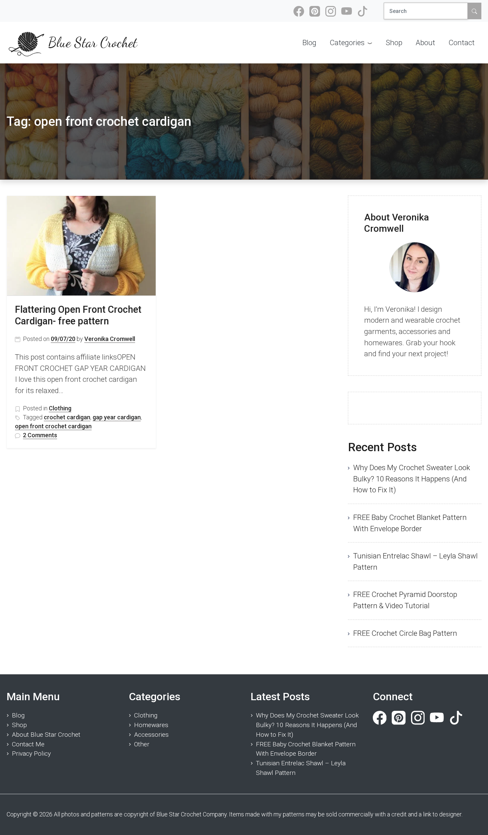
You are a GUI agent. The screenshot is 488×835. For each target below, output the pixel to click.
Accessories (151, 734)
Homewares (151, 725)
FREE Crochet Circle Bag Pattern (405, 633)
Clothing (60, 408)
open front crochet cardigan (53, 426)
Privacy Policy (31, 753)
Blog (18, 715)
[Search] (474, 11)
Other (141, 744)
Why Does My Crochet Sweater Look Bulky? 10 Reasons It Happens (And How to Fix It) (411, 478)
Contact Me (28, 744)
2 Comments (40, 435)
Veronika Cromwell (109, 338)
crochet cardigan (67, 417)
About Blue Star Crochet (46, 734)
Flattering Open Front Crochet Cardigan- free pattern (78, 315)
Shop (19, 725)
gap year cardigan (117, 417)
